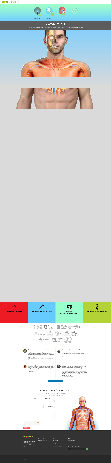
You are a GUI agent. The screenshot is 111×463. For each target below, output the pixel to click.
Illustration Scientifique (42, 438)
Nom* (24, 398)
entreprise (70, 75)
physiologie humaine (64, 46)
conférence (53, 46)
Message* (25, 409)
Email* (35, 398)
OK (87, 449)
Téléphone (47, 398)
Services (47, 404)
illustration (45, 46)
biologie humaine (59, 165)
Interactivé (40, 442)
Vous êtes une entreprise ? (58, 446)
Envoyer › (26, 427)
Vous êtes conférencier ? (57, 442)
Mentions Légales (26, 459)
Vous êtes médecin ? (57, 440)
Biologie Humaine (72, 442)
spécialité (58, 46)
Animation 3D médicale (42, 440)
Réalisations (71, 438)
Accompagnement (34, 75)
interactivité (50, 75)
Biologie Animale (72, 440)
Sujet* (24, 404)
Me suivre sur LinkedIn (55, 381)
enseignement (55, 75)
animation (49, 46)
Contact (54, 438)
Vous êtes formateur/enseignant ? (59, 444)
